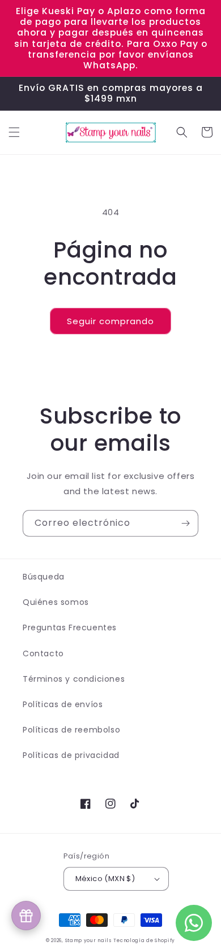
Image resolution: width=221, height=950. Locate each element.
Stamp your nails (88, 940)
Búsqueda (44, 576)
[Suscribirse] (185, 523)
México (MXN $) (105, 878)
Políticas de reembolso (71, 729)
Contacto (43, 653)
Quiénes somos (56, 602)
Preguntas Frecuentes (70, 627)
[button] (14, 132)
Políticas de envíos (63, 704)
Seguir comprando (110, 321)
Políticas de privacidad (71, 755)
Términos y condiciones (74, 679)
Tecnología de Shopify (144, 940)
